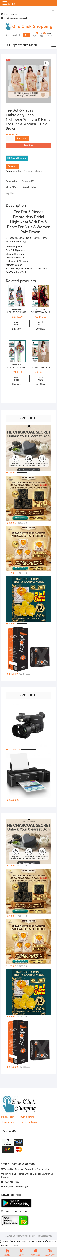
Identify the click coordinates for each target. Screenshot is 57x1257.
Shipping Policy (8, 1122)
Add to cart (22, 138)
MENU (12, 4)
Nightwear (38, 171)
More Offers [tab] (12, 187)
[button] (46, 63)
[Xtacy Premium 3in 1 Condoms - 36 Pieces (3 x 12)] (28, 649)
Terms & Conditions (28, 1122)
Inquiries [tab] (10, 193)
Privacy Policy (7, 1117)
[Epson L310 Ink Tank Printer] (28, 775)
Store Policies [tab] (29, 187)
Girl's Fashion (25, 171)
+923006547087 (11, 1182)
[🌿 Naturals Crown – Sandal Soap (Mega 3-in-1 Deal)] (28, 548)
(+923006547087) (11, 14)
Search (26, 35)
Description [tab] (11, 181)
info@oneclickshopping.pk (15, 18)
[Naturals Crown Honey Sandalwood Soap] (28, 599)
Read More (16, 323)
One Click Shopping (32, 26)
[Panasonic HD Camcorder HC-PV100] (28, 725)
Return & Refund (26, 1117)
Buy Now (28, 145)
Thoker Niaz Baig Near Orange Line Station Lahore (27, 1169)
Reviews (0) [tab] (28, 181)
